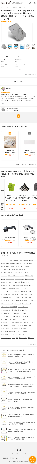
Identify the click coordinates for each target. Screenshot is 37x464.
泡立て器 (21, 316)
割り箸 (15, 282)
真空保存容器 (13, 307)
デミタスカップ (5, 325)
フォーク (17, 322)
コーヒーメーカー (25, 288)
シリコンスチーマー (13, 276)
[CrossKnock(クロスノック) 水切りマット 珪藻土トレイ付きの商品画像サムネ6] (33, 46)
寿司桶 (17, 300)
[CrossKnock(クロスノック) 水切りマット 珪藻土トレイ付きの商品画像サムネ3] (16, 46)
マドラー (7, 335)
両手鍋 (3, 263)
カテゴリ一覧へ (31, 344)
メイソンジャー (14, 335)
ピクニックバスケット (7, 313)
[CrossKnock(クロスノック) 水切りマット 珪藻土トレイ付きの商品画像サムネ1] (4, 46)
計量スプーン (4, 322)
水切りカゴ (4, 285)
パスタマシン (4, 310)
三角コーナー (4, 282)
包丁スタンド (11, 300)
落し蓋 (27, 276)
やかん (17, 288)
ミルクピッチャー (27, 331)
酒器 (20, 338)
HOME (18, 450)
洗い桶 (17, 285)
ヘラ (19, 273)
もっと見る (18, 70)
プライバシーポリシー (21, 458)
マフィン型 (12, 316)
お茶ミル (23, 291)
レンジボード (17, 297)
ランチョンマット (29, 279)
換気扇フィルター (26, 282)
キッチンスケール (6, 319)
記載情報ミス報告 (31, 74)
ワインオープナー (26, 297)
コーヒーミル (4, 291)
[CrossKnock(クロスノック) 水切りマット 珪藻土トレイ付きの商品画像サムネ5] (27, 46)
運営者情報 (5, 458)
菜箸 (17, 338)
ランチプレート (23, 335)
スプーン (11, 322)
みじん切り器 (24, 273)
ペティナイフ (4, 269)
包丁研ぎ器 (12, 269)
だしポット (4, 294)
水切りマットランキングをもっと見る (26, 164)
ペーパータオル (10, 279)
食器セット (31, 338)
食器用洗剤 (12, 288)
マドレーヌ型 (4, 316)
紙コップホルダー (25, 300)
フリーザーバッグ (26, 304)
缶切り (32, 300)
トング (10, 273)
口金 (17, 316)
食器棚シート (4, 288)
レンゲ (13, 338)
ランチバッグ (17, 313)
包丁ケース (4, 300)
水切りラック (11, 285)
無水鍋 (7, 263)
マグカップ (13, 325)
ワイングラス (4, 331)
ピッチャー (19, 331)
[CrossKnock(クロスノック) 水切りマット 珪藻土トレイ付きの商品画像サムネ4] (22, 46)
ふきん (3, 279)
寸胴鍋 (7, 266)
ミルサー (21, 276)
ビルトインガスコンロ (7, 304)
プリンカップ (25, 313)
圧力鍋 (10, 260)
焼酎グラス (12, 331)
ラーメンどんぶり (6, 338)
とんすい (24, 338)
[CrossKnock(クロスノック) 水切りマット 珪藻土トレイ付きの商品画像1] (17, 32)
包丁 (22, 266)
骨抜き (31, 276)
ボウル (11, 297)
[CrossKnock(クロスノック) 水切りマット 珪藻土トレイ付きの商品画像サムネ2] (10, 46)
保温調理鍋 (25, 260)
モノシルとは (22, 453)
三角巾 (11, 282)
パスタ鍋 (22, 263)
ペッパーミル (4, 297)
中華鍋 (12, 266)
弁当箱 (22, 310)
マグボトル (20, 325)
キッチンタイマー (16, 319)
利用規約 (12, 458)
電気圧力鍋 (15, 260)
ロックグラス (24, 328)
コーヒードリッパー (14, 291)
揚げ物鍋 (12, 263)
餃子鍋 (17, 263)
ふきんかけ (11, 294)
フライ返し (4, 273)
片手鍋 (31, 260)
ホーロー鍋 (29, 263)
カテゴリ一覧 (14, 453)
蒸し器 (11, 310)
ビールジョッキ (5, 328)
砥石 (17, 269)
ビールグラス (27, 325)
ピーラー (26, 269)
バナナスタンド (28, 294)
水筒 (26, 310)
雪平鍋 (3, 266)
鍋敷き (31, 285)
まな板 (21, 269)
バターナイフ (28, 266)
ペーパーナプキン (19, 279)
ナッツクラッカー (23, 307)
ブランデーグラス (15, 328)
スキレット (17, 266)
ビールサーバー (30, 291)
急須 (2, 335)
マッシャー (4, 276)
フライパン (4, 260)
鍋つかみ (26, 285)
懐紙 (19, 282)
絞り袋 (26, 316)
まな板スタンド (19, 294)
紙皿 (21, 285)
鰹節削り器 (16, 310)
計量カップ (25, 319)
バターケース (17, 304)
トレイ (24, 322)
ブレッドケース (5, 307)
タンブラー (30, 322)
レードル (14, 273)
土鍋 (20, 260)
